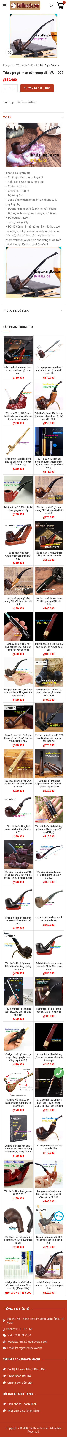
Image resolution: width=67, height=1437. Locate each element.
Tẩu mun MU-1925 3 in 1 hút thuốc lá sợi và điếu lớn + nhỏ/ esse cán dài (18, 416)
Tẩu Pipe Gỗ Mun (50, 65)
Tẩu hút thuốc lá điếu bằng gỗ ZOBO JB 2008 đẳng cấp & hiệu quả (49, 1057)
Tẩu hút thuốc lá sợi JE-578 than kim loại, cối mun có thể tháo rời (49, 738)
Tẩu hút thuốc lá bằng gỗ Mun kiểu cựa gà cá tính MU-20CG (48, 692)
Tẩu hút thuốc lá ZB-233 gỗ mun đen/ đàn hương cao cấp (49, 647)
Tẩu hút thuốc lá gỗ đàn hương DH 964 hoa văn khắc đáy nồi (49, 510)
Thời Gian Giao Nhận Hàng (23, 1410)
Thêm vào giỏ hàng (37, 88)
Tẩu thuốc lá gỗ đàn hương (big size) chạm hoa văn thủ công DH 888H (49, 416)
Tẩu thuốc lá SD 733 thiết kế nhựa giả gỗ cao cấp (18, 509)
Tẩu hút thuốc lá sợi (26, 65)
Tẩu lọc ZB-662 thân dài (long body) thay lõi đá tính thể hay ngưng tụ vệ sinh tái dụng (49, 463)
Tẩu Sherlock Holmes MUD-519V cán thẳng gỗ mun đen (18, 370)
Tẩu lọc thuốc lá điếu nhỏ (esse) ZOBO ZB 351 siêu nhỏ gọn (18, 1011)
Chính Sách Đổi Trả (19, 1376)
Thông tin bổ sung (16, 310)
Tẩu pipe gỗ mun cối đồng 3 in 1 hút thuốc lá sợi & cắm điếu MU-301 (18, 692)
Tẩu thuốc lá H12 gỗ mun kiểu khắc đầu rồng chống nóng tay (18, 966)
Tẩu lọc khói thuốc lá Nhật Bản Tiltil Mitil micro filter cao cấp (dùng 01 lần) (18, 1285)
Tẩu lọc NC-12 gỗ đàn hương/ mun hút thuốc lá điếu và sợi (18, 1103)
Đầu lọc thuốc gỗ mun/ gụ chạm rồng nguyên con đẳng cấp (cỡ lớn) (18, 1057)
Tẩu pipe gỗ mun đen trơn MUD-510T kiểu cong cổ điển (18, 920)
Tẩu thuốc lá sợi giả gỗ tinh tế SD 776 (18, 1193)
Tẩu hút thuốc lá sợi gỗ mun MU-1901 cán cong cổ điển (49, 1285)
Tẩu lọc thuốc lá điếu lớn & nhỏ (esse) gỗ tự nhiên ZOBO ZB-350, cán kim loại (49, 1103)
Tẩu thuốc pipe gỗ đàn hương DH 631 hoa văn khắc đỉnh (18, 601)
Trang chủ (8, 65)
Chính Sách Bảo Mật (19, 1382)
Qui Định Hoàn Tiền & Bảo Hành (26, 1369)
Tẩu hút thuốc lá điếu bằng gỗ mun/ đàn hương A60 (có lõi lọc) (48, 829)
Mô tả (7, 117)
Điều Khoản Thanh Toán (22, 1404)
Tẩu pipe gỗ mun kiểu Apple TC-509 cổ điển (49, 919)
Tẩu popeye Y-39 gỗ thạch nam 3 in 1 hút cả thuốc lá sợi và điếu (49, 370)
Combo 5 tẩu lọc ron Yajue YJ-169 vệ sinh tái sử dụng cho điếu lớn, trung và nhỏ (18, 1149)
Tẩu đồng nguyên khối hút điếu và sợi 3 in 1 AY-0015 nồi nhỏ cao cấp (18, 461)
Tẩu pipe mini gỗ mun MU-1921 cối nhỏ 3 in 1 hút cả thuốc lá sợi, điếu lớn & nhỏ (18, 875)
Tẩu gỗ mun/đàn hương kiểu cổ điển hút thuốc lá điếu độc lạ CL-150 (48, 1194)
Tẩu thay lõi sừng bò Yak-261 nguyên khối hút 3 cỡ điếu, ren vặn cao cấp (18, 647)
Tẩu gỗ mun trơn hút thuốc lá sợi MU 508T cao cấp (48, 554)
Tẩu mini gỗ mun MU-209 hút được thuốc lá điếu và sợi (49, 1240)
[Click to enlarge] (9, 52)
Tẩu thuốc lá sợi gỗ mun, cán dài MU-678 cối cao (48, 1010)
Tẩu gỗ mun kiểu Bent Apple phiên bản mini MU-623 (18, 555)
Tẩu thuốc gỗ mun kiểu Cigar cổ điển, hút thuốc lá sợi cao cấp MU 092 (48, 784)
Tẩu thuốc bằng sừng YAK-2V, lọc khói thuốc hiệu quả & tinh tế (18, 784)
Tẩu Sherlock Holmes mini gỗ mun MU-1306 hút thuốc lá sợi (18, 1240)
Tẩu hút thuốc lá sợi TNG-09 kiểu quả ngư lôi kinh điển (49, 601)
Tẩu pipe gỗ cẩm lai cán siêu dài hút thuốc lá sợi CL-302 (48, 875)
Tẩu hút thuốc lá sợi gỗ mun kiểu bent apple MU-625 (18, 829)
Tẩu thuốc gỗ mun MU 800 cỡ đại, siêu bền (48, 1147)
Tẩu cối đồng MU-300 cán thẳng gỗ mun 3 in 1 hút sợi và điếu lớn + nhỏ (18, 738)
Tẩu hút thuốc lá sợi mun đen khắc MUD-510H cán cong (49, 966)
